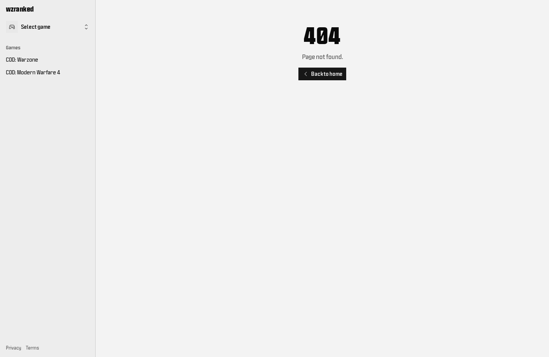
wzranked (20, 9)
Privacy (13, 347)
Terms (32, 347)
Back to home (326, 74)
